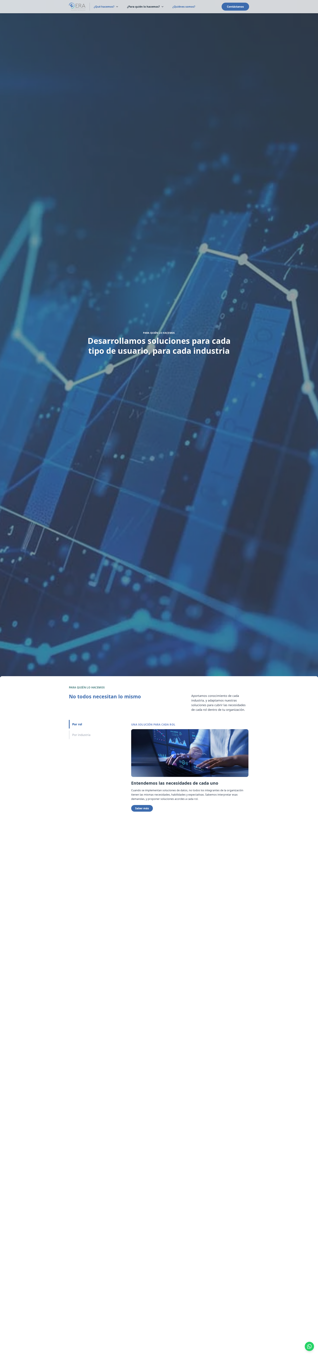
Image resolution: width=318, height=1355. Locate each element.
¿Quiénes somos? (183, 6)
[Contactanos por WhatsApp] (309, 1346)
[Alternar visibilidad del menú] (117, 7)
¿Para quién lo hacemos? (143, 6)
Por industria (81, 735)
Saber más (142, 808)
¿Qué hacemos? (104, 6)
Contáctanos (235, 6)
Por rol (77, 724)
